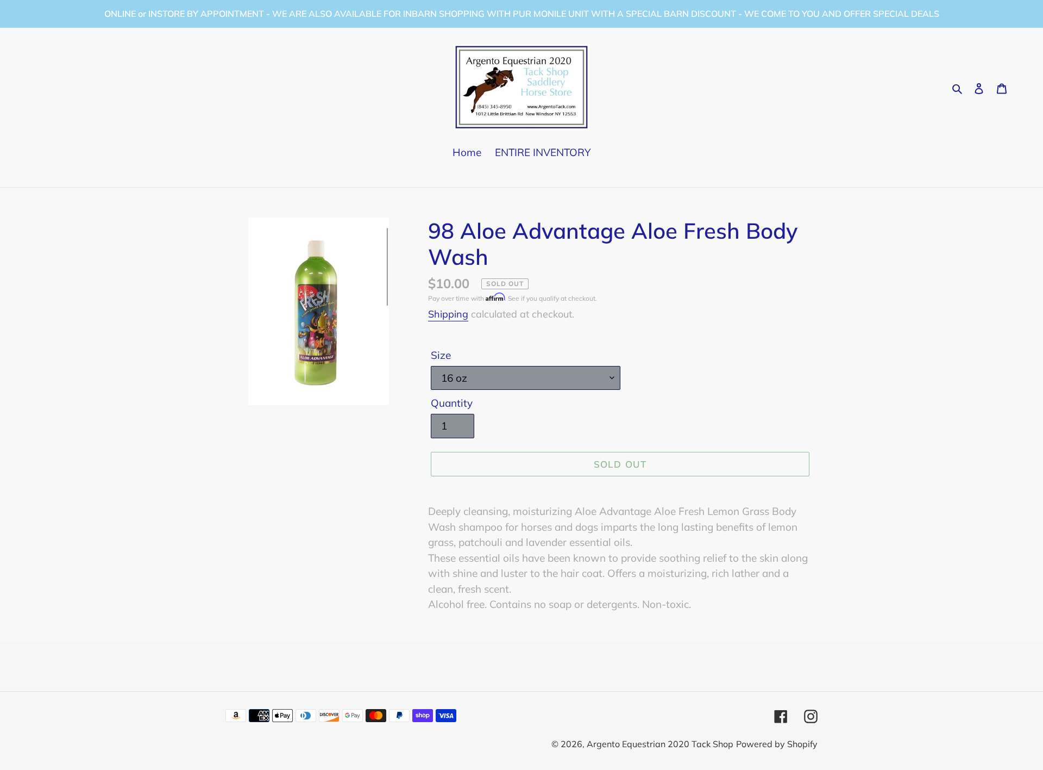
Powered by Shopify (777, 743)
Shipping (448, 314)
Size (441, 355)
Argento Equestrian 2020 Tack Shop (660, 743)
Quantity (452, 402)
